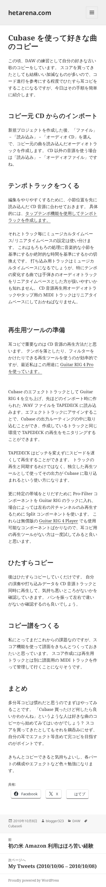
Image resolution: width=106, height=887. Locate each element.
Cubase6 (15, 826)
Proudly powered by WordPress (33, 880)
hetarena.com (29, 12)
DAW (76, 820)
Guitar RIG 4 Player (58, 520)
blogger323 (55, 820)
